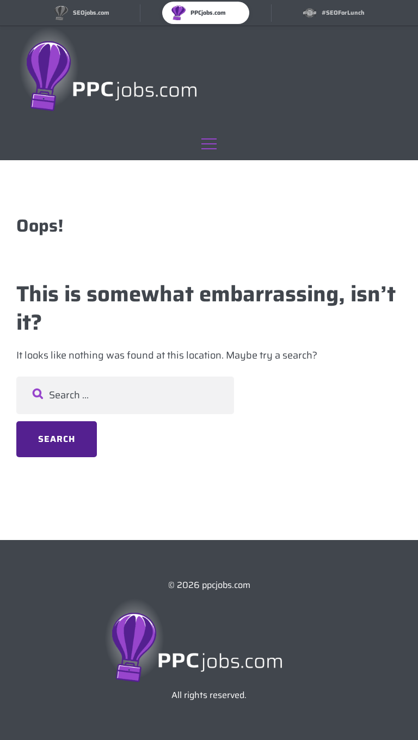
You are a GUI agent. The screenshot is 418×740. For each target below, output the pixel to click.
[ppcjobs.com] (124, 74)
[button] (209, 141)
